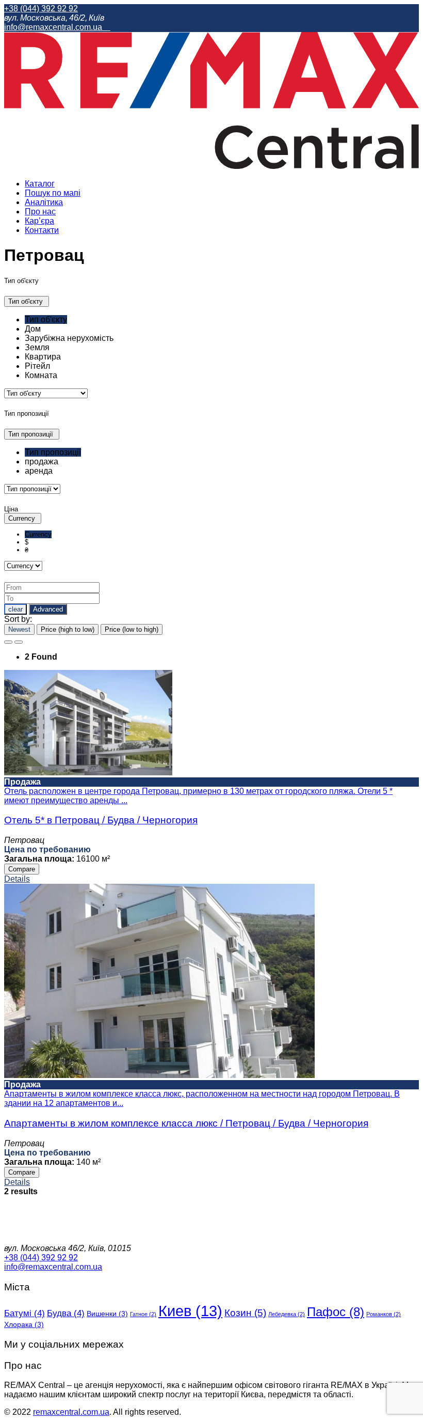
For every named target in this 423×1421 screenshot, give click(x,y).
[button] (26, 301)
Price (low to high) (131, 629)
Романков (383, 1314)
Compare (21, 869)
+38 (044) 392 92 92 (41, 8)
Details (17, 879)
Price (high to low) (67, 629)
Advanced (48, 609)
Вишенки (107, 1313)
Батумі (24, 1313)
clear (15, 609)
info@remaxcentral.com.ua (54, 27)
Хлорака (24, 1324)
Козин (245, 1312)
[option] (46, 319)
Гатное (143, 1314)
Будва (66, 1313)
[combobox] (211, 347)
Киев (190, 1310)
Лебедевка (286, 1314)
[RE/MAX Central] (211, 166)
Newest (19, 629)
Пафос (335, 1312)
